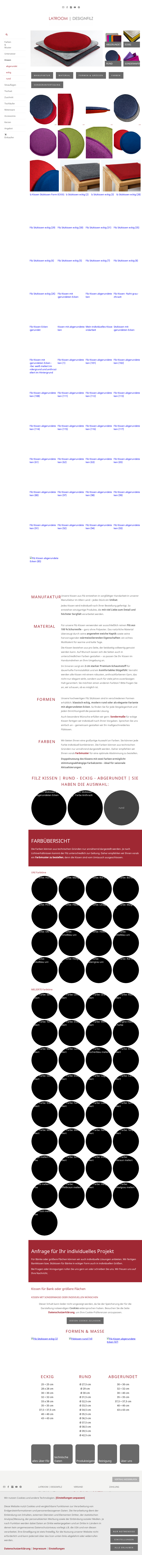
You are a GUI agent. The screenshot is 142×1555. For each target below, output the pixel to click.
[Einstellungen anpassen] (70, 1497)
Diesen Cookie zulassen (85, 1320)
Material (64, 75)
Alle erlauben (124, 1547)
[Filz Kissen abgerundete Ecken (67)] (123, 1353)
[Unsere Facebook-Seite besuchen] (67, 7)
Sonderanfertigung (47, 85)
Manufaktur (42, 75)
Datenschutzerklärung (61, 1312)
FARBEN (116, 75)
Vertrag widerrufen (126, 1479)
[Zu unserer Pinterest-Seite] (79, 7)
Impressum (39, 1548)
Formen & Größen (91, 75)
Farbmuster (82, 753)
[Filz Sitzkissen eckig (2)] (47, 1353)
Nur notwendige (124, 1531)
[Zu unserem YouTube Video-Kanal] (75, 7)
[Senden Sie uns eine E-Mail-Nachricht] (63, 7)
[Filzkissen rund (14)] (85, 1353)
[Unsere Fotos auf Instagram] (71, 7)
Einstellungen (57, 1548)
